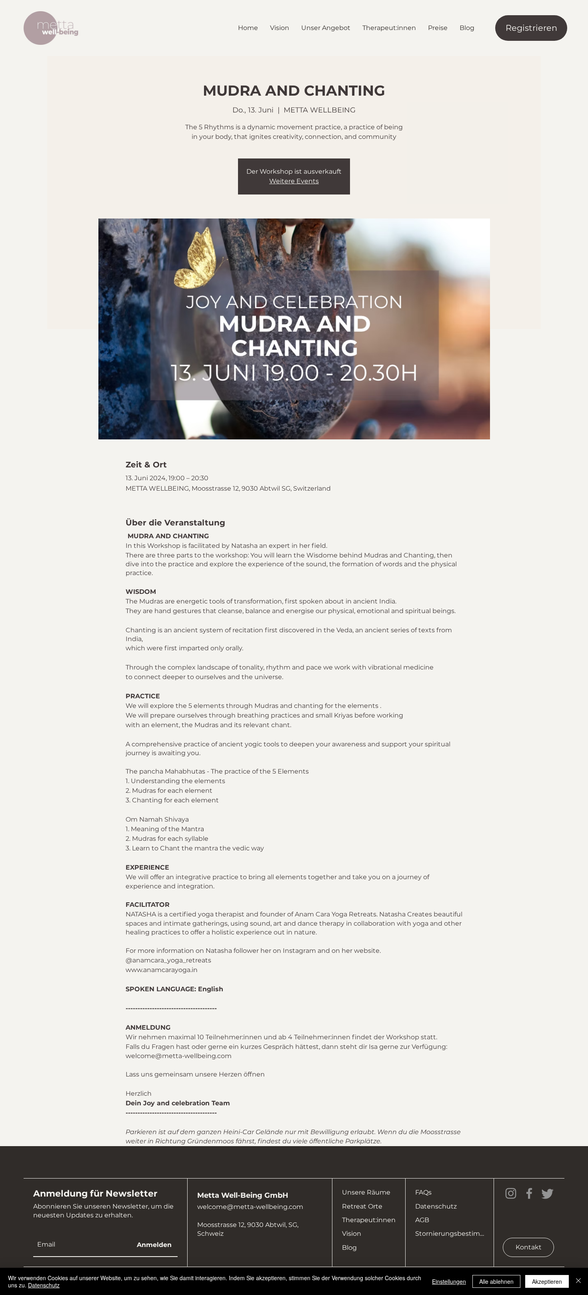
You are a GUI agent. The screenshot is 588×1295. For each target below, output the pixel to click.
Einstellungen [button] (449, 1281)
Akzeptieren (547, 1281)
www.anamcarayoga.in (162, 970)
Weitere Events (294, 181)
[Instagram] (511, 1193)
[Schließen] (578, 1281)
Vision (351, 1233)
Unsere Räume (366, 1192)
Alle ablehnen (496, 1281)
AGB (422, 1220)
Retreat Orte (362, 1206)
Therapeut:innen (369, 1220)
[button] (325, 28)
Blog (349, 1247)
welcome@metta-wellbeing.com (250, 1207)
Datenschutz (436, 1206)
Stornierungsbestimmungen (449, 1233)
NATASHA (141, 914)
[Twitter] (547, 1193)
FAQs (423, 1192)
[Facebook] (529, 1193)
